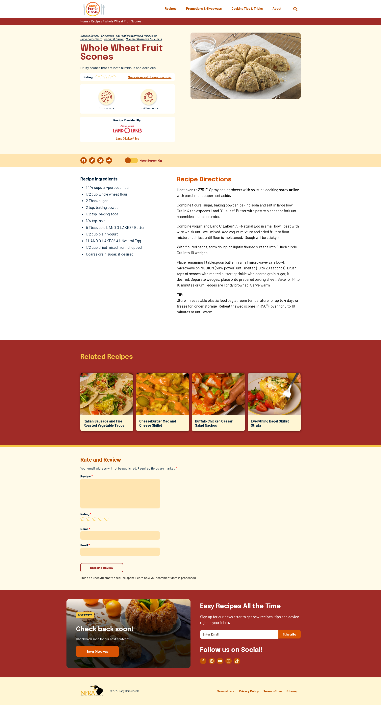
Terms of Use (273, 691)
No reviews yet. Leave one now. (149, 77)
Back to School (89, 35)
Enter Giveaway (97, 651)
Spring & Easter (114, 39)
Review (86, 476)
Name (85, 529)
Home (84, 21)
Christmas (107, 35)
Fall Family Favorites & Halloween (136, 35)
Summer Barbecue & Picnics (144, 39)
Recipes (96, 21)
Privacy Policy (249, 691)
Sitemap (292, 691)
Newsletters (225, 691)
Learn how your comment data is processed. (166, 578)
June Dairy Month (91, 39)
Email (85, 545)
